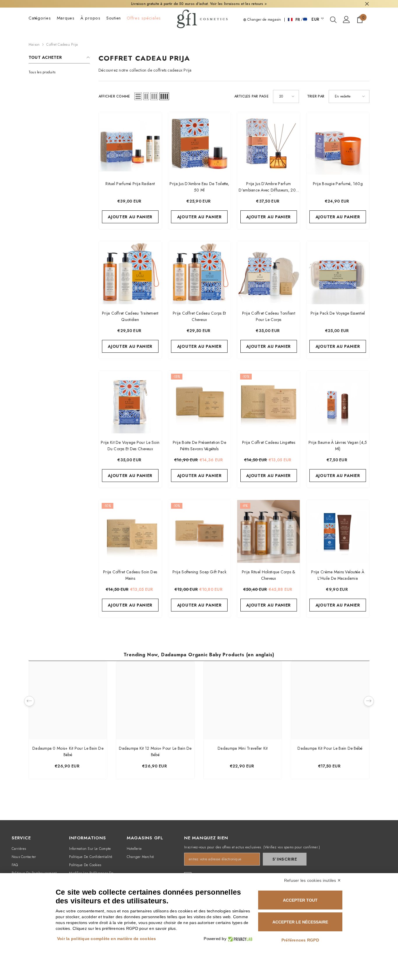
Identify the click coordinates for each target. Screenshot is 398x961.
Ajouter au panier (130, 217)
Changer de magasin (263, 19)
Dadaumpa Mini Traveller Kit (243, 748)
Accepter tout (300, 900)
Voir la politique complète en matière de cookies (106, 938)
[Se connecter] (346, 19)
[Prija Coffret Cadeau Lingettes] (268, 402)
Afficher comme (114, 96)
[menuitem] (59, 72)
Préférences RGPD (300, 940)
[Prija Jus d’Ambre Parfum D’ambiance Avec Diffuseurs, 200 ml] (268, 143)
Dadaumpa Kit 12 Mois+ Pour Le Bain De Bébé (155, 751)
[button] (138, 96)
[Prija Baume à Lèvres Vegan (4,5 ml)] (338, 402)
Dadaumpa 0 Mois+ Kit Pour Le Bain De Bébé (67, 751)
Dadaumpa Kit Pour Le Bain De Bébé (329, 748)
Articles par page (251, 96)
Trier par (315, 96)
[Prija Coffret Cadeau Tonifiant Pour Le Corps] (268, 272)
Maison (34, 44)
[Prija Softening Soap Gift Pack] (199, 531)
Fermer (366, 3)
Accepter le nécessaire (300, 922)
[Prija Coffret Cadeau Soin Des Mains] (130, 531)
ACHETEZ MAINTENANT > (277, 3)
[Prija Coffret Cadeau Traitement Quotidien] (130, 272)
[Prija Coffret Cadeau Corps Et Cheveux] (199, 272)
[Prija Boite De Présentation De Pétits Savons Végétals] (199, 402)
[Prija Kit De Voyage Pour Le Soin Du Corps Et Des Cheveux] (130, 402)
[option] (68, 721)
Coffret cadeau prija (62, 44)
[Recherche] (333, 19)
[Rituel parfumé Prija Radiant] (130, 143)
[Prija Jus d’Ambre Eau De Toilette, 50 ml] (199, 143)
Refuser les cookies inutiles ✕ (312, 880)
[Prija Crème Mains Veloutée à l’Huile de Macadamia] (338, 531)
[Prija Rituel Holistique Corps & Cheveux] (268, 531)
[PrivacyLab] (239, 939)
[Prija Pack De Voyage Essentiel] (338, 272)
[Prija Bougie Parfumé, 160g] (338, 143)
